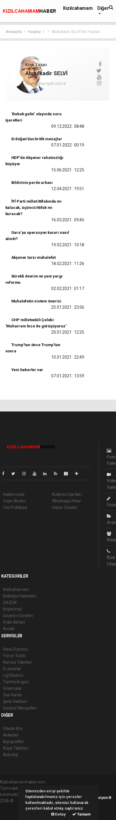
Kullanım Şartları (66, 494)
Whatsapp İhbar (66, 501)
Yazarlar (35, 31)
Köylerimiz (12, 609)
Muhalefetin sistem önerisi (36, 301)
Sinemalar (12, 688)
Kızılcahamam (78, 8)
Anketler (10, 735)
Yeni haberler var (27, 369)
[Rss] (58, 473)
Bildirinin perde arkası (32, 182)
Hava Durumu (15, 649)
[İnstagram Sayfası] (26, 473)
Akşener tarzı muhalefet (33, 257)
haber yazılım (12, 813)
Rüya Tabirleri (15, 748)
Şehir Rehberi (15, 701)
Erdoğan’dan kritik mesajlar (36, 138)
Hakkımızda (13, 494)
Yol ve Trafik (14, 655)
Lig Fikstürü (13, 675)
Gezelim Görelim (18, 615)
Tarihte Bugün (16, 681)
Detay (60, 814)
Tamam (83, 814)
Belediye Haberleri (19, 596)
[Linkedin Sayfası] (47, 473)
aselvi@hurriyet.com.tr (45, 83)
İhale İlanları (14, 622)
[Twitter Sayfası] (15, 473)
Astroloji (10, 754)
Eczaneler (12, 668)
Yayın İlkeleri (14, 501)
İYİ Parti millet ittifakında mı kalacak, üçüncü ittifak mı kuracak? (33, 207)
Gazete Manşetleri (20, 708)
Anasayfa (14, 31)
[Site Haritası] (68, 473)
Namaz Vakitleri (17, 662)
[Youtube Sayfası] (37, 473)
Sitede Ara (12, 728)
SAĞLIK (10, 602)
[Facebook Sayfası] (5, 473)
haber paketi (11, 807)
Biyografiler (13, 741)
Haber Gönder (64, 507)
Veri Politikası (15, 507)
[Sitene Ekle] (79, 473)
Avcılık (9, 628)
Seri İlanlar (12, 695)
